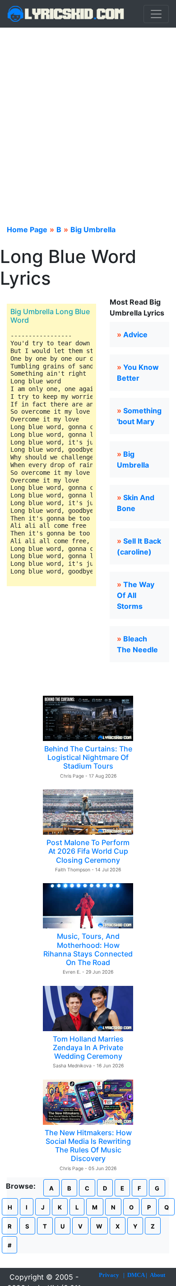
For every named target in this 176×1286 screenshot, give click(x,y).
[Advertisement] (88, 120)
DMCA (135, 1275)
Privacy (109, 1275)
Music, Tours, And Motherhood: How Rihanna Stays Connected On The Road (88, 949)
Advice (135, 334)
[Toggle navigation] (156, 14)
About (157, 1275)
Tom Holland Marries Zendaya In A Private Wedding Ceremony (88, 1047)
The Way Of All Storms (135, 595)
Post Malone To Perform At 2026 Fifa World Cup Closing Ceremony (88, 851)
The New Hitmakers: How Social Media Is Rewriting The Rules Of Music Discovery (88, 1145)
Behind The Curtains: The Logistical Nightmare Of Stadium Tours (88, 757)
